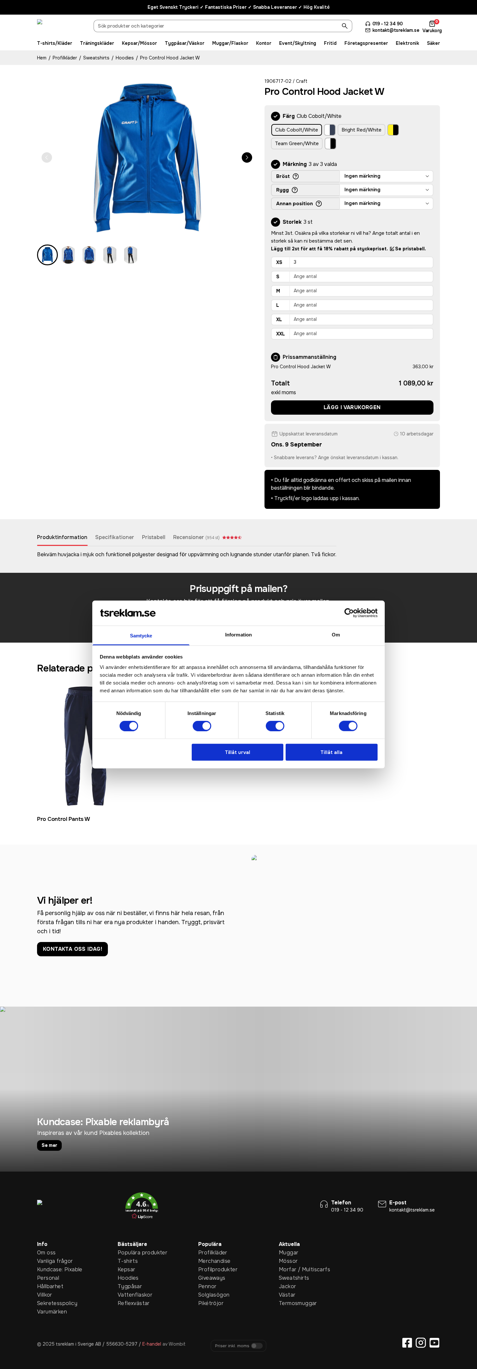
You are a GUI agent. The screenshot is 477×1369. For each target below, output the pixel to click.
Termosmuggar (289, 1303)
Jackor (287, 1286)
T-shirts (128, 1261)
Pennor (207, 1286)
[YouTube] (434, 1342)
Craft (301, 81)
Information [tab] (238, 634)
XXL (280, 334)
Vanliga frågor (47, 1261)
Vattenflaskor (128, 1294)
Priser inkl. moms (232, 1346)
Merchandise (208, 1261)
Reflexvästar (128, 1303)
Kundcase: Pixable (47, 1269)
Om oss (46, 1252)
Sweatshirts (96, 58)
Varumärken (47, 1311)
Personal (47, 1278)
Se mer (49, 1145)
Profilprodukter (208, 1269)
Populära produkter (128, 1252)
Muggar (288, 1252)
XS (279, 262)
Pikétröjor (208, 1303)
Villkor (44, 1294)
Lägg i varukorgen (352, 407)
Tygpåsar (128, 1286)
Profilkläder (65, 58)
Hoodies (125, 58)
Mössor (288, 1261)
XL (279, 319)
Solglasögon (208, 1294)
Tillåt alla (331, 752)
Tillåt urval (237, 752)
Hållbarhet (47, 1286)
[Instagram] (420, 1342)
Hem (41, 58)
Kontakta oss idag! (72, 949)
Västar (287, 1294)
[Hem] (61, 27)
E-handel (151, 1344)
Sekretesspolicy (47, 1303)
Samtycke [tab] (141, 635)
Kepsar (126, 1269)
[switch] (202, 726)
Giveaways (208, 1278)
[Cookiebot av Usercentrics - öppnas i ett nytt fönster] (349, 613)
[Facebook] (407, 1342)
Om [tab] (336, 634)
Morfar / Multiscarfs (289, 1269)
